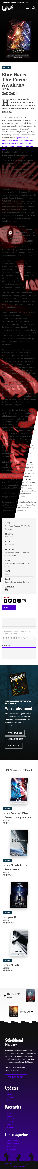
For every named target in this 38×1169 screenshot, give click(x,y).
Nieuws (10, 1094)
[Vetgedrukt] (3, 638)
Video (9, 1100)
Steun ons (11, 1146)
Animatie (10, 1127)
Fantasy (10, 1122)
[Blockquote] (19, 638)
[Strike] (11, 638)
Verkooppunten (15, 739)
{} (26, 638)
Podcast (10, 1097)
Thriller (10, 1125)
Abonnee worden (16, 1077)
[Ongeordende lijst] (16, 638)
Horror (10, 1116)
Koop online (14, 745)
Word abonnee (15, 733)
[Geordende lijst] (14, 638)
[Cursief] (6, 638)
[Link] (24, 638)
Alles (9, 1113)
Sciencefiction (13, 1119)
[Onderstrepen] (8, 638)
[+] (29, 638)
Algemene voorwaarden (18, 1166)
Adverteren (11, 1149)
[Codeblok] (21, 638)
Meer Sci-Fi (8, 607)
